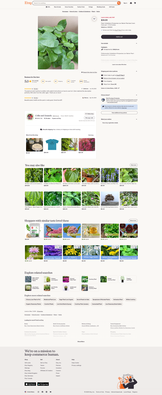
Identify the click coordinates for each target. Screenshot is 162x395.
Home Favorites (69, 7)
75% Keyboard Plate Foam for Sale (120, 334)
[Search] (119, 3)
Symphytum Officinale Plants (102, 300)
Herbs (98, 11)
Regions (134, 392)
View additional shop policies (119, 112)
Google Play (43, 384)
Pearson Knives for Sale (60, 334)
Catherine (85, 88)
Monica (86, 97)
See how (124, 108)
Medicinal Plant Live (50, 300)
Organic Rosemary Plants (34, 304)
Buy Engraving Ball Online (118, 326)
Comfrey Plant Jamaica (82, 304)
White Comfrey (131, 300)
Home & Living (73, 11)
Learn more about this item (119, 64)
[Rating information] (36, 118)
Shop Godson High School (90, 334)
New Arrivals (57, 7)
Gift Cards (111, 7)
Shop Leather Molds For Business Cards (122, 328)
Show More (81, 341)
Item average (35, 80)
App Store (30, 384)
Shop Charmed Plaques (117, 336)
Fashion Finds (81, 7)
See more (133, 165)
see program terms (112, 102)
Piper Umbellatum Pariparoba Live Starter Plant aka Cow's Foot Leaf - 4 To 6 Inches (118, 24)
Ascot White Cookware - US (90, 326)
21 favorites (40, 311)
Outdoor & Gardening (84, 11)
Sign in (125, 3)
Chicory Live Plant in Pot (34, 300)
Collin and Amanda (43, 115)
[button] (89, 117)
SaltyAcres (104, 27)
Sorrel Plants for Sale (84, 300)
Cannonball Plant (97, 304)
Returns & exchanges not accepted (114, 78)
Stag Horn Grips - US (59, 336)
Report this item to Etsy (90, 72)
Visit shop (90, 135)
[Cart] (135, 3)
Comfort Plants (49, 304)
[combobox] (74, 3)
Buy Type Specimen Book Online (34, 326)
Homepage (65, 11)
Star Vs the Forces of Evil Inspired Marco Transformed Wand (36, 334)
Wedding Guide (101, 7)
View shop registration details (110, 122)
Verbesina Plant (118, 300)
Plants (93, 11)
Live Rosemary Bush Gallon (114, 304)
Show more (133, 220)
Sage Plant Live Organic (67, 300)
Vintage (91, 7)
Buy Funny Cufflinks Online (61, 326)
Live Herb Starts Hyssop (65, 304)
